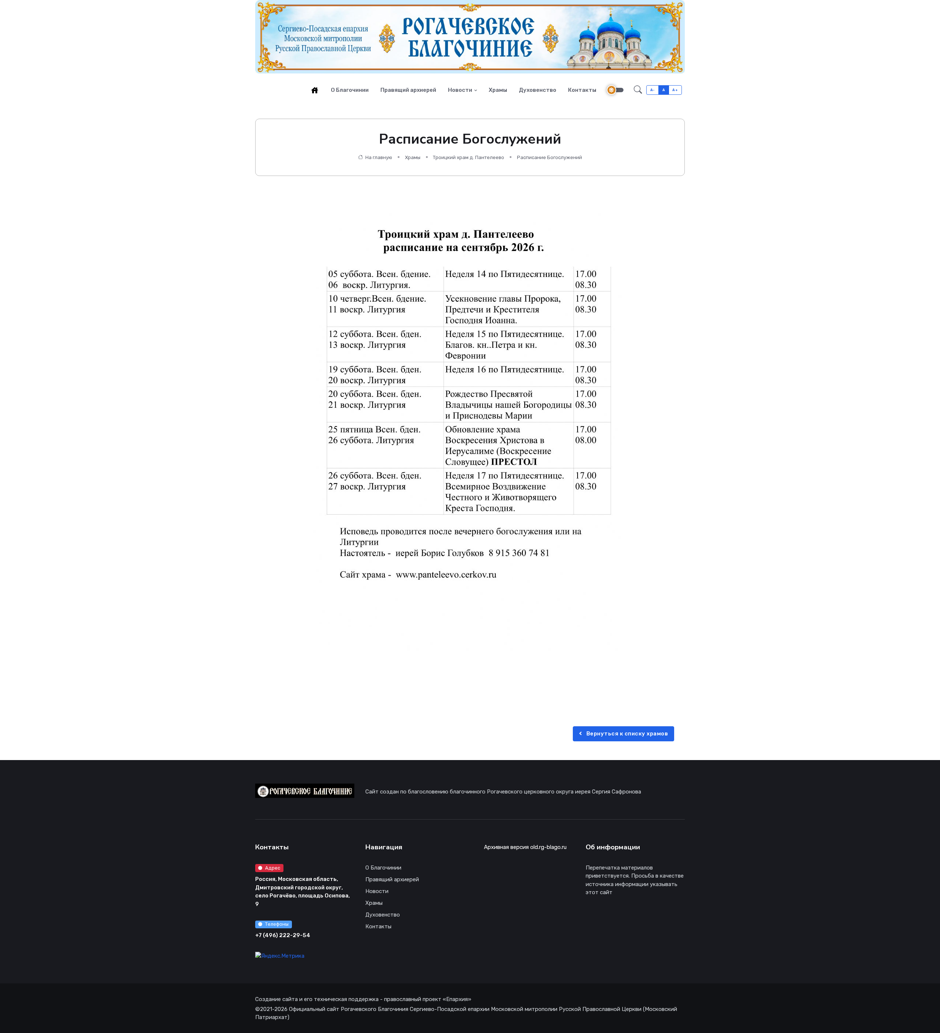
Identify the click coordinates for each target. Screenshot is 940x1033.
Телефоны (277, 924)
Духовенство (537, 90)
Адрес (272, 868)
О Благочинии (350, 90)
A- (652, 90)
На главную (378, 157)
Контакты (582, 90)
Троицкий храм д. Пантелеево (468, 157)
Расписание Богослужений (549, 157)
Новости (460, 90)
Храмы (498, 90)
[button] (638, 90)
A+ (675, 90)
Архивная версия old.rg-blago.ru (525, 847)
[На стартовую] (314, 90)
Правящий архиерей (408, 90)
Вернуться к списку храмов (626, 733)
